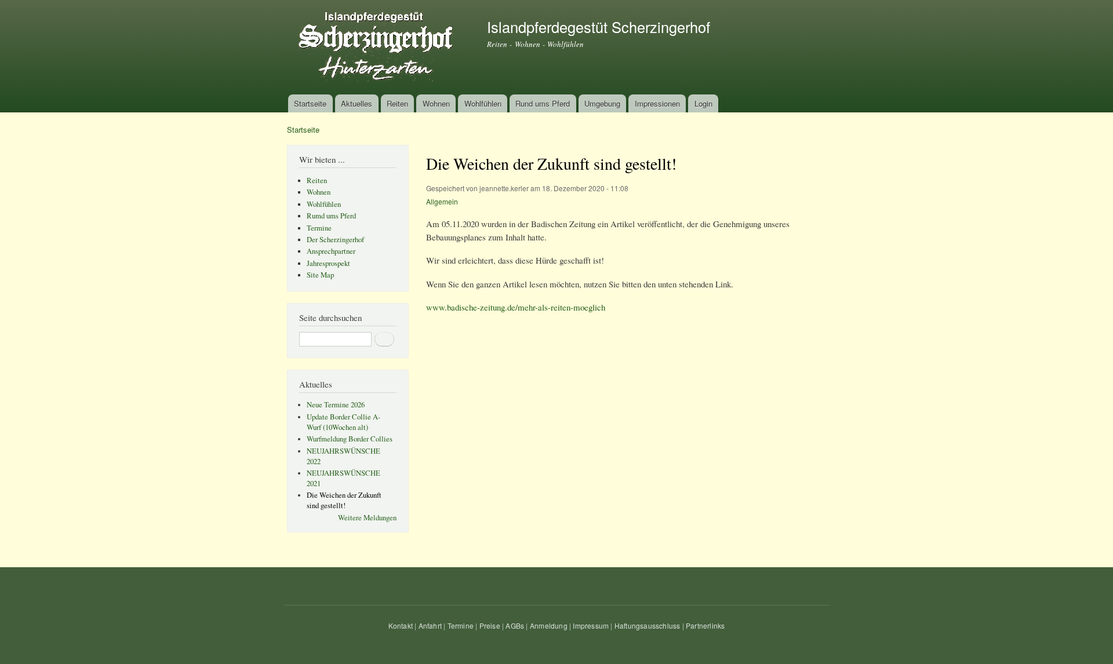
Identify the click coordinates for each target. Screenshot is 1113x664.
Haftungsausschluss (647, 625)
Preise (489, 625)
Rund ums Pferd (542, 103)
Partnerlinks (705, 625)
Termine (319, 228)
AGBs (514, 625)
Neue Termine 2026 (336, 405)
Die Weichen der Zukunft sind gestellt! (344, 500)
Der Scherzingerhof (335, 240)
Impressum (591, 625)
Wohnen (436, 103)
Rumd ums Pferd (331, 216)
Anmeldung (549, 625)
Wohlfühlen (482, 103)
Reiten (397, 103)
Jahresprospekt (328, 263)
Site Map (320, 275)
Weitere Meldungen (367, 518)
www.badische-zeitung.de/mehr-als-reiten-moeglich (515, 307)
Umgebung (602, 103)
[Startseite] (378, 47)
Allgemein (442, 201)
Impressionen (657, 103)
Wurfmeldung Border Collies (349, 439)
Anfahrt (430, 625)
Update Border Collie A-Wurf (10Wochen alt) (343, 422)
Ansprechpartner (331, 251)
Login (703, 103)
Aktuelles (356, 103)
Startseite (310, 103)
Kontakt (400, 625)
